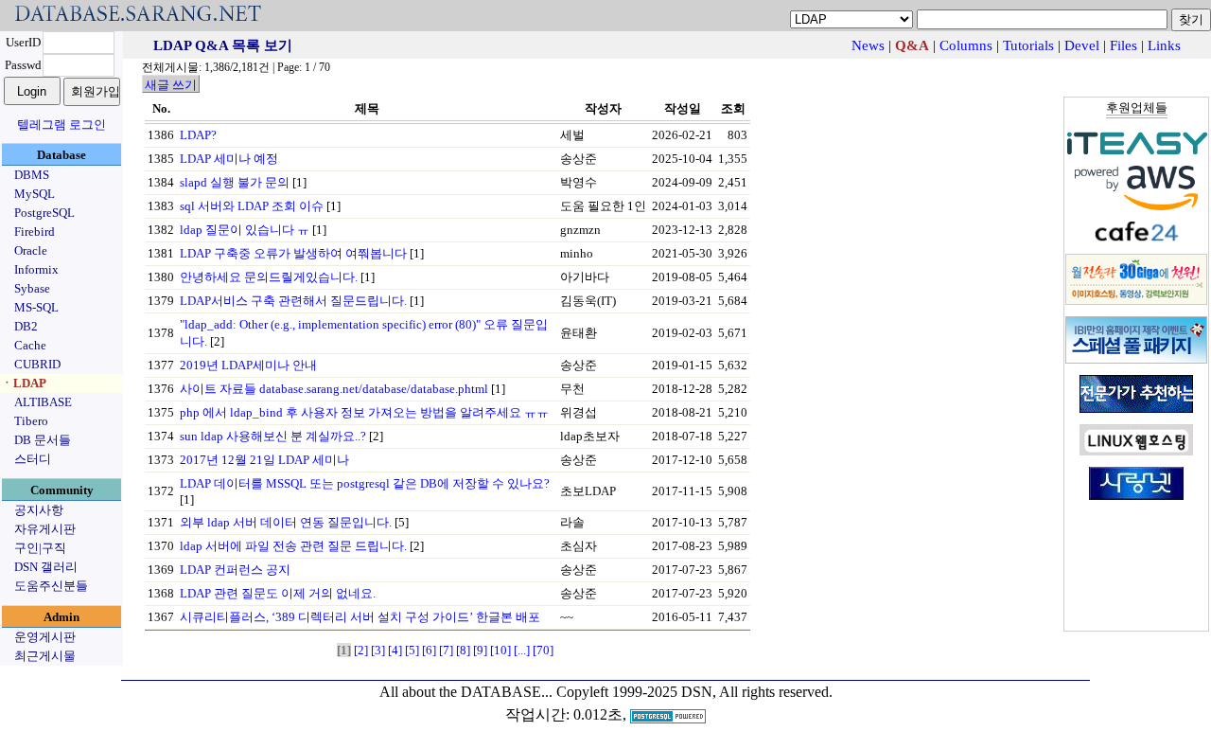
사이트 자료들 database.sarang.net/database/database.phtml (334, 389)
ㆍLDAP (23, 383)
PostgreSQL (44, 212)
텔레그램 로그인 (61, 124)
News (868, 45)
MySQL (34, 194)
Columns (965, 45)
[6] (429, 650)
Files (1123, 45)
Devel (1081, 45)
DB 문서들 (42, 440)
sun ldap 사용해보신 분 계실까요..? (273, 436)
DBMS (31, 175)
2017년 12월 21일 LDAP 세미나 (264, 460)
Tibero (31, 421)
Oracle (30, 250)
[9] (480, 650)
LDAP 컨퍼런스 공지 (235, 569)
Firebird (34, 231)
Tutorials (1028, 45)
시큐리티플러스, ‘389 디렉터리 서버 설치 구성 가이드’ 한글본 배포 (360, 617)
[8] (463, 650)
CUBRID (37, 364)
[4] (395, 650)
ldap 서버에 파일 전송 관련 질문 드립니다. (293, 546)
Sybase (32, 288)
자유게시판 (45, 529)
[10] (500, 650)
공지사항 (38, 510)
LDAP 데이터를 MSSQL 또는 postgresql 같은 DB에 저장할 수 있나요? (365, 483)
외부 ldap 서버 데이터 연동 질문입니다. (286, 522)
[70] (543, 650)
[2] (361, 650)
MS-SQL (36, 307)
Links (1164, 45)
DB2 (26, 326)
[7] (446, 650)
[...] (522, 650)
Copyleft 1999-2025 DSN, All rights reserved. (694, 692)
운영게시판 (45, 637)
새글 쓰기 (171, 85)
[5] (412, 650)
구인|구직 (40, 548)
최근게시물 (45, 656)
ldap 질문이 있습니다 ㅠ (244, 230)
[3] (378, 650)
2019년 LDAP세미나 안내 (248, 365)
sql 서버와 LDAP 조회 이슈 (252, 206)
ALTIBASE (43, 402)
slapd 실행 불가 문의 (235, 182)
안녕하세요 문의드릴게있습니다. (269, 277)
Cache (30, 345)
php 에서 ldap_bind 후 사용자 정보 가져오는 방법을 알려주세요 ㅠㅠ (364, 412)
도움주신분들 (51, 586)
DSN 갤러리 (46, 567)
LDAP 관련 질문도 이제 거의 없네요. (278, 593)
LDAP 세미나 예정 (229, 159)
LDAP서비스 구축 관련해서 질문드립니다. (293, 301)
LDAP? (198, 135)
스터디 (32, 459)
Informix (36, 269)
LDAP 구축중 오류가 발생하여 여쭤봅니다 (293, 253)
